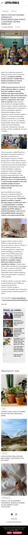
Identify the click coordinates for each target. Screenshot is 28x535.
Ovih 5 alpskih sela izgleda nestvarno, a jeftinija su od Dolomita (12, 458)
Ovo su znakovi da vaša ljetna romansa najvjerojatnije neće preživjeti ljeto (19, 315)
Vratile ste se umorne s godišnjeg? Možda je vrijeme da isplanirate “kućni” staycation (13, 504)
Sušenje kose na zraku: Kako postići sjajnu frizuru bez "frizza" (19, 323)
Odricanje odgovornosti (14, 522)
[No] (26, 530)
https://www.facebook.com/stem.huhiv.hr (14, 300)
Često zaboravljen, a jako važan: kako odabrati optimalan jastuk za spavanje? (19, 349)
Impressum (14, 519)
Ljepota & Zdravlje (8, 27)
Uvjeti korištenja (17, 532)
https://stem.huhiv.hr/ (19, 298)
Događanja (5, 11)
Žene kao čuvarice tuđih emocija (18, 355)
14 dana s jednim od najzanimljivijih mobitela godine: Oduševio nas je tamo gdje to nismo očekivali (19, 332)
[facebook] (12, 514)
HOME (3, 408)
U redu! (9, 532)
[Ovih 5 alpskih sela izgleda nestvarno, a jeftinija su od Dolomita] (14, 435)
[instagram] (16, 514)
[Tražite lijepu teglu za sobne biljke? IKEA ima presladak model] (14, 390)
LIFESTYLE (14, 11)
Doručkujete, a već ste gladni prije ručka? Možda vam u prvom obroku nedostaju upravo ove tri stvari (19, 341)
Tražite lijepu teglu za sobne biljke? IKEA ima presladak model (13, 413)
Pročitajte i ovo (10, 371)
